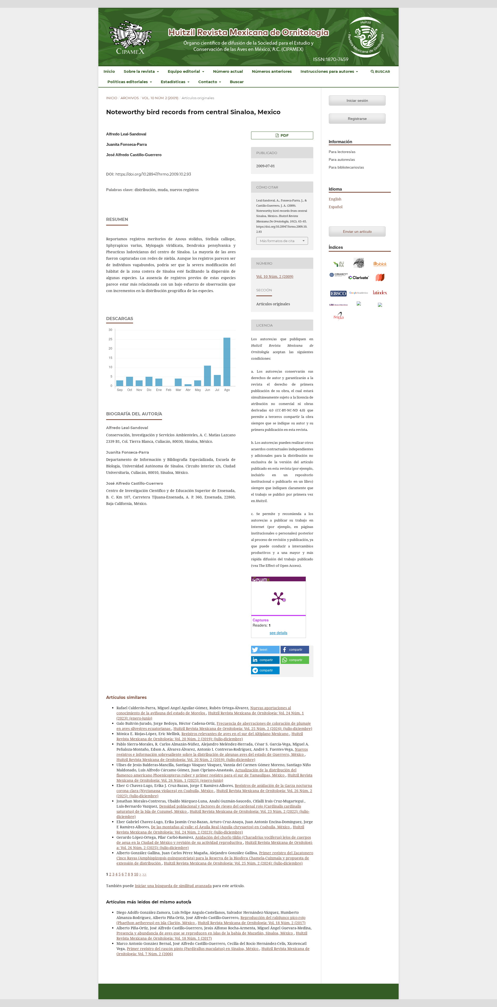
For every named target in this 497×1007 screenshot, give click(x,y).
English (335, 199)
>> (144, 874)
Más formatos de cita (277, 241)
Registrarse (357, 119)
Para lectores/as (342, 152)
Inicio (109, 71)
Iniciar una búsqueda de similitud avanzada (173, 885)
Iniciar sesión (357, 100)
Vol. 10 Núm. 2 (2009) (160, 98)
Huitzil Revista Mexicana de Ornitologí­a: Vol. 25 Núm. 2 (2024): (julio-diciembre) (242, 728)
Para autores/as (342, 159)
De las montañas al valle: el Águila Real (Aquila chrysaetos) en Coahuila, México (221, 826)
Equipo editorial (184, 71)
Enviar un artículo (357, 231)
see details (278, 632)
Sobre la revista (140, 71)
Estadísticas (173, 81)
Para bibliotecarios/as (346, 167)
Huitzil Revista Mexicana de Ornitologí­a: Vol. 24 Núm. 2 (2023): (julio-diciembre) (210, 829)
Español (335, 206)
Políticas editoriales (128, 81)
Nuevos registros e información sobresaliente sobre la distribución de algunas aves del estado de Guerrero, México (212, 752)
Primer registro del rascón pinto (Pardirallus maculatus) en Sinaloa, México (193, 948)
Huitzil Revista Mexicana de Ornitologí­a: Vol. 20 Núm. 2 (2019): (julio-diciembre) (209, 736)
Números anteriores (272, 71)
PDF (284, 135)
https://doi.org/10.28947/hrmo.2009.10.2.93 (153, 174)
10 (136, 874)
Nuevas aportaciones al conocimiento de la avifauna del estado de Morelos (203, 710)
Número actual (228, 71)
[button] (265, 650)
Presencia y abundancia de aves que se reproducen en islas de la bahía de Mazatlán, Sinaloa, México (205, 933)
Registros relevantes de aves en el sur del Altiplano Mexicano (235, 733)
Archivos (130, 98)
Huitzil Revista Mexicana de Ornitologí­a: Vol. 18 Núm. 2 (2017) (251, 922)
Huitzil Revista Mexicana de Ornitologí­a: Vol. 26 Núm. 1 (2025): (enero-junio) (214, 778)
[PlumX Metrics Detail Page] (278, 598)
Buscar (237, 81)
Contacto (208, 81)
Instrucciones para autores (328, 71)
